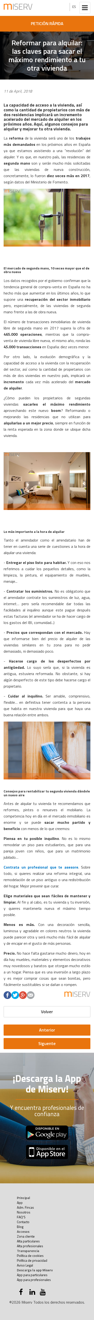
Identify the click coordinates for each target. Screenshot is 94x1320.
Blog (20, 1226)
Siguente (47, 1043)
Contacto (23, 1221)
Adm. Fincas (25, 1207)
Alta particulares (28, 1241)
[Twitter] (15, 995)
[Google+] (23, 995)
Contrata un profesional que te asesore (41, 867)
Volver (47, 1011)
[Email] (30, 995)
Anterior (47, 1030)
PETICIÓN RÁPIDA (47, 23)
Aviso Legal (25, 1265)
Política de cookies (30, 1255)
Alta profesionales (30, 1245)
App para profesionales (34, 1279)
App (20, 1202)
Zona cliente (26, 1236)
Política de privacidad (32, 1260)
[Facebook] (7, 995)
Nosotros (23, 1212)
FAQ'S (21, 1216)
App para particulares (32, 1274)
